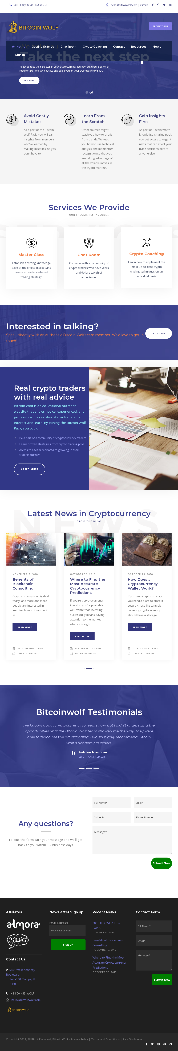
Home (21, 46)
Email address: (58, 923)
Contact (119, 46)
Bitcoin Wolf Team (30, 648)
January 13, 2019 (103, 932)
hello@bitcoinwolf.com (124, 5)
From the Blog (89, 521)
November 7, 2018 (25, 574)
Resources (139, 46)
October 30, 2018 (83, 574)
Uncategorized (28, 653)
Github (144, 5)
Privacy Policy (79, 1039)
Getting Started (43, 46)
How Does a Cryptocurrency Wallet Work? (143, 583)
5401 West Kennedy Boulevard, (21, 977)
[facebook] (152, 5)
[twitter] (164, 5)
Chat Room (68, 46)
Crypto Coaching (95, 46)
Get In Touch (160, 26)
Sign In (20, 54)
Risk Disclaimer (132, 1039)
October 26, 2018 (140, 574)
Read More (25, 627)
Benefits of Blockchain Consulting (23, 583)
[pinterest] (158, 5)
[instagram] (170, 5)
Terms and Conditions (105, 1039)
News (157, 46)
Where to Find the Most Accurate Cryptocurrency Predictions (87, 586)
